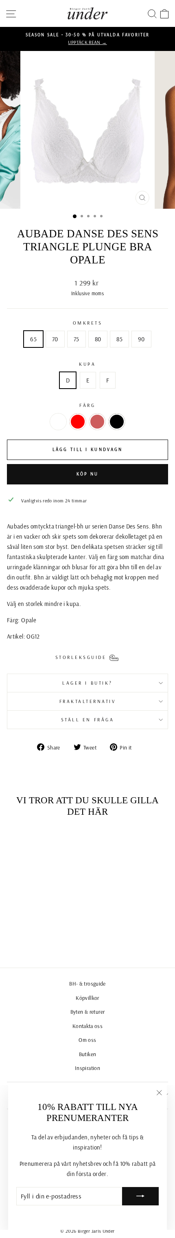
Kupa (87, 364)
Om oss (87, 1039)
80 (98, 339)
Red (78, 421)
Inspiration (87, 1067)
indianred (97, 421)
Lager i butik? (87, 683)
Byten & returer (87, 1011)
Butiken (87, 1053)
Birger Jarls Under (96, 1231)
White (58, 421)
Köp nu (88, 474)
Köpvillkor (87, 997)
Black (117, 421)
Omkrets (88, 323)
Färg (87, 405)
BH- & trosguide (87, 983)
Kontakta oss (87, 1025)
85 (119, 339)
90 (141, 339)
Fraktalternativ (87, 701)
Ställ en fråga (87, 719)
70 (55, 339)
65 (33, 339)
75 (76, 339)
